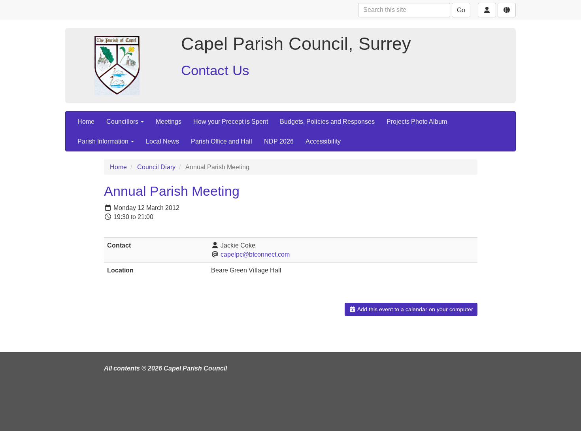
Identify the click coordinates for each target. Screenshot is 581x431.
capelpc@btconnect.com (255, 254)
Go (461, 10)
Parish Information (103, 141)
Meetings (168, 121)
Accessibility (323, 141)
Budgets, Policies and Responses (327, 121)
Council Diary (156, 167)
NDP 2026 (279, 141)
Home (85, 121)
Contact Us (215, 70)
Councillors (123, 121)
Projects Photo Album (417, 121)
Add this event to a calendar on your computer (414, 309)
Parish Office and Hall (221, 141)
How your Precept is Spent (230, 121)
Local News (162, 141)
